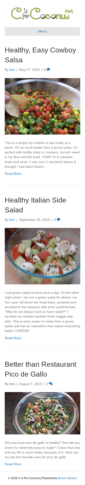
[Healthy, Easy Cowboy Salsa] (42, 106)
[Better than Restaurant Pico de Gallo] (42, 413)
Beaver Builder (67, 478)
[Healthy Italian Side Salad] (42, 256)
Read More (13, 173)
